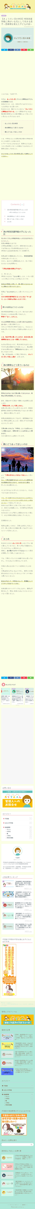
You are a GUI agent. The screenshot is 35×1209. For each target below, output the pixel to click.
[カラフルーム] (17, 8)
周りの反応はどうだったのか (18, 212)
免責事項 (24, 1204)
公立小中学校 (18, 823)
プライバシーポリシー (14, 1204)
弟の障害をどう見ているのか (16, 216)
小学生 (19, 835)
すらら (19, 829)
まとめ (9, 221)
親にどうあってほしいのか (15, 219)
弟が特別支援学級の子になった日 (17, 210)
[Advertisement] (17, 72)
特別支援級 (19, 837)
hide (22, 204)
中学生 (19, 831)
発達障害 (4, 15)
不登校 (18, 818)
